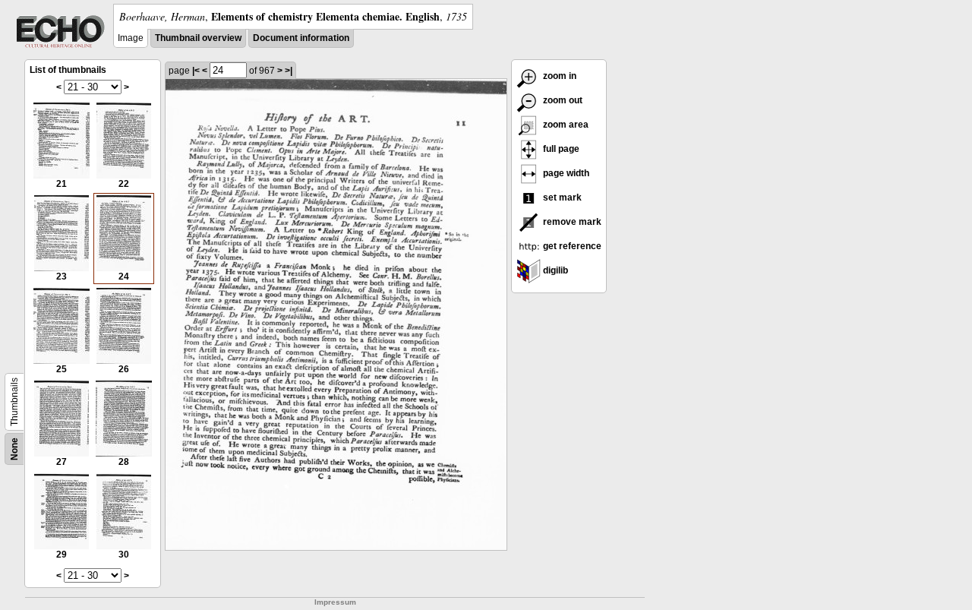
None (14, 449)
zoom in (558, 76)
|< (196, 70)
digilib (554, 270)
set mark (561, 197)
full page (560, 149)
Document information (301, 38)
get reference (571, 246)
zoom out (561, 100)
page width (565, 173)
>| (288, 70)
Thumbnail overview (198, 38)
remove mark (571, 222)
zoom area (565, 124)
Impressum (335, 602)
